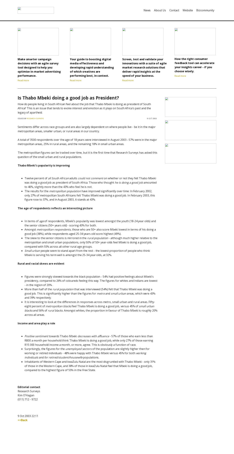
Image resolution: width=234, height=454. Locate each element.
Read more (23, 80)
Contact (174, 10)
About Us (160, 10)
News (147, 10)
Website (188, 10)
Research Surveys (35, 118)
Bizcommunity (205, 10)
